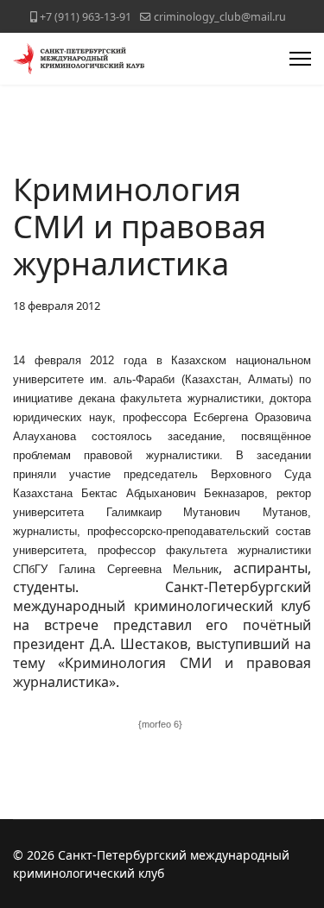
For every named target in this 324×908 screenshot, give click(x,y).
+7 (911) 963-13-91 (85, 16)
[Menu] (300, 59)
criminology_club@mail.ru (220, 16)
